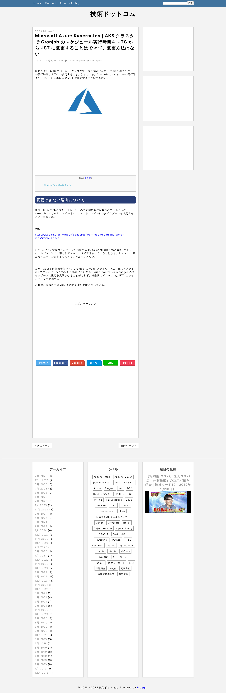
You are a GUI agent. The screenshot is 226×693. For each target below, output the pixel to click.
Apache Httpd (102, 476)
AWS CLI (129, 482)
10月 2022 (42, 568)
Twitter (43, 362)
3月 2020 (41, 626)
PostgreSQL (120, 534)
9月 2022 (41, 572)
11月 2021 (41, 584)
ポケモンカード (116, 562)
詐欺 (131, 562)
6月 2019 (41, 647)
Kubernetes (108, 511)
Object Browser (103, 528)
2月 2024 (41, 526)
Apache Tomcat (101, 482)
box (121, 488)
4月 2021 (41, 597)
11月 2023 (41, 538)
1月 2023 (41, 555)
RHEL (128, 539)
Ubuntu (100, 551)
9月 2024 (41, 513)
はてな (93, 362)
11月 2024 (41, 509)
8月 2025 (41, 484)
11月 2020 (41, 609)
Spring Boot (126, 545)
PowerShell (101, 539)
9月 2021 (41, 593)
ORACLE (104, 534)
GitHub (98, 499)
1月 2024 (41, 530)
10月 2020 (42, 614)
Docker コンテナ (102, 494)
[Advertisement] (85, 147)
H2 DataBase (114, 499)
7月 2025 (41, 488)
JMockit (101, 505)
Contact (50, 3)
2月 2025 (41, 501)
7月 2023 (41, 547)
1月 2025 (41, 505)
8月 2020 (41, 622)
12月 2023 (42, 534)
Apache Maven (123, 476)
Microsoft (113, 522)
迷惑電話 (123, 574)
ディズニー (98, 562)
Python (116, 539)
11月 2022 (41, 563)
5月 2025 (41, 492)
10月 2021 (41, 588)
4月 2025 (41, 496)
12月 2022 (42, 559)
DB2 (129, 488)
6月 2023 (41, 551)
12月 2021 (41, 580)
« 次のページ (42, 445)
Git (131, 494)
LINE (110, 362)
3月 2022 (41, 576)
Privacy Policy (69, 3)
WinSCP (104, 557)
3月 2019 (41, 660)
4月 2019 (41, 655)
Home (37, 3)
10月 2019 (41, 635)
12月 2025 (42, 480)
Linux (122, 511)
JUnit (113, 505)
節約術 (113, 568)
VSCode (125, 551)
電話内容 (125, 568)
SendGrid (97, 545)
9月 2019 (41, 639)
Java (129, 499)
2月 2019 (41, 664)
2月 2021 (41, 605)
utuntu (113, 551)
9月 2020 (41, 618)
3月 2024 (41, 522)
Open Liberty (124, 528)
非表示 (87, 178)
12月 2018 (41, 672)
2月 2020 (41, 630)
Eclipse (120, 494)
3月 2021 (41, 601)
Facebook (60, 362)
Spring (111, 545)
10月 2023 (42, 542)
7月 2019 (41, 643)
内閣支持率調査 (106, 574)
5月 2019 (41, 651)
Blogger (110, 488)
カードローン (120, 557)
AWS (117, 482)
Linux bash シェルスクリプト (113, 517)
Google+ (77, 362)
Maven (100, 522)
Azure (97, 488)
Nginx (126, 522)
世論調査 (100, 568)
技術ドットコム (113, 14)
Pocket (127, 362)
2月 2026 (41, 475)
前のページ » (129, 445)
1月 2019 (41, 668)
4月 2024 (41, 517)
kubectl (125, 505)
